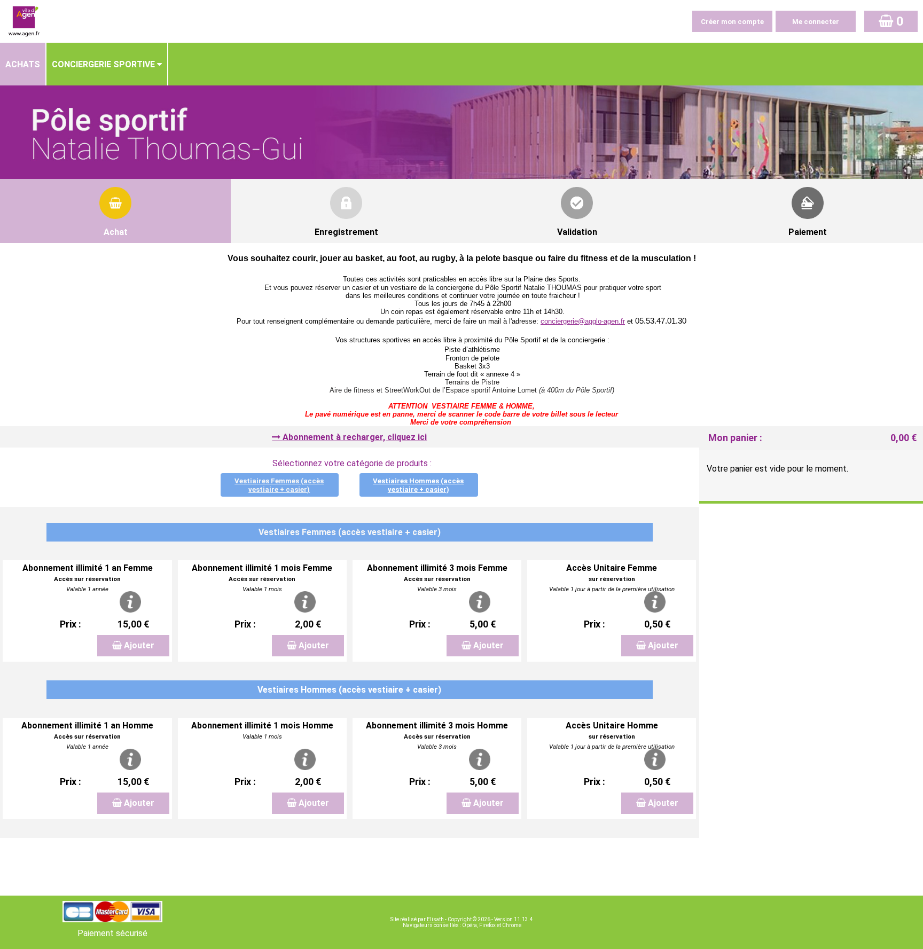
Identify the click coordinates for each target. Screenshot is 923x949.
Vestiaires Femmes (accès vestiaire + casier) (279, 485)
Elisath (436, 919)
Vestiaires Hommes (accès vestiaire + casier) (418, 485)
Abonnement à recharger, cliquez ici (355, 437)
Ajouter (139, 645)
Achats (22, 64)
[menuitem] (23, 64)
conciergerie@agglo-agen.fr (583, 321)
